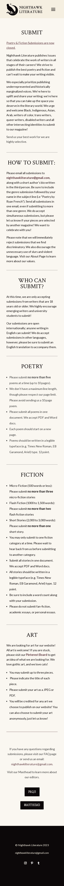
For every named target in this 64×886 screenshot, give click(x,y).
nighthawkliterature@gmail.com (28, 178)
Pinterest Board (36, 654)
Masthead (32, 805)
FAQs (32, 792)
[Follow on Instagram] (25, 863)
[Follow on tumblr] (38, 863)
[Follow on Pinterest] (32, 863)
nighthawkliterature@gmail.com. (32, 764)
